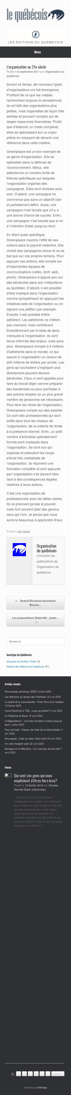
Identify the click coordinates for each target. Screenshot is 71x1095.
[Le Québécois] (35, 15)
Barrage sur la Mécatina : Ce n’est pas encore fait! (32, 748)
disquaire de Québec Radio (21, 661)
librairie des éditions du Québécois (25, 666)
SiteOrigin (42, 1087)
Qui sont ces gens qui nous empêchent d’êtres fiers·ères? (35, 778)
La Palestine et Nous (16, 716)
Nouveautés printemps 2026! (20, 691)
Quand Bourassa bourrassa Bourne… (35, 602)
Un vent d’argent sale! (17, 743)
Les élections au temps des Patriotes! (25, 697)
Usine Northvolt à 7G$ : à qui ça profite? (27, 710)
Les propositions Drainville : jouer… (35, 620)
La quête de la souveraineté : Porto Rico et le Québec (34, 702)
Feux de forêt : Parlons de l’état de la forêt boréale (32, 729)
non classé (24, 531)
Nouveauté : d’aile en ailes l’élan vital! (25, 738)
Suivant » (57, 1073)
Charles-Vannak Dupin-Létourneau (36, 787)
